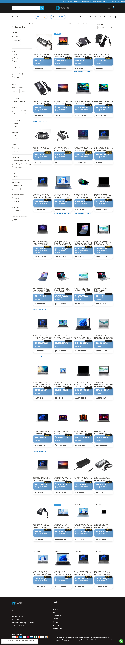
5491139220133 (17, 616)
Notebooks (71, 24)
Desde (13, 88)
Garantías (103, 17)
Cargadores (16, 40)
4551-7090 (15, 619)
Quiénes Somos (58, 628)
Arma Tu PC (58, 17)
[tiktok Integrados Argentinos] (16, 610)
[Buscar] (42, 8)
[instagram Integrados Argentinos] (12, 610)
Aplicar (29, 91)
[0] (112, 8)
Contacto (93, 17)
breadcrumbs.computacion (37, 24)
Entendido (23, 642)
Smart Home (73, 17)
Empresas (83, 17)
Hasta (21, 88)
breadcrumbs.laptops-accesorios (56, 24)
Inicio (30, 17)
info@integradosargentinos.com (23, 623)
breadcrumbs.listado (22, 24)
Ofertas (40, 17)
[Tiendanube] (63, 640)
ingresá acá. (88, 637)
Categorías (15, 17)
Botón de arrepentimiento (101, 637)
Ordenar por (100, 24)
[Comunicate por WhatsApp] (121, 641)
